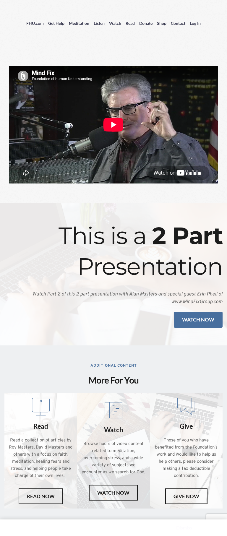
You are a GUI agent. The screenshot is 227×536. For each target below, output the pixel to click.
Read (130, 23)
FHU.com (35, 23)
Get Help (56, 23)
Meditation (79, 23)
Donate (146, 23)
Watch (115, 23)
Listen (99, 23)
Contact (178, 23)
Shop (161, 23)
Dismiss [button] (184, 527)
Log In (195, 23)
